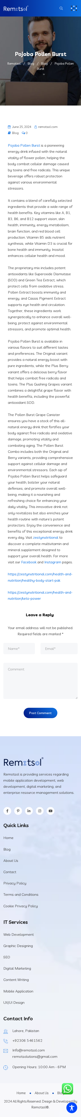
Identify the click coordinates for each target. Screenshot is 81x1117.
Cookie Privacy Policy (20, 906)
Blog (15, 133)
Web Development (18, 934)
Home (8, 837)
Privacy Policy (14, 883)
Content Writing (16, 979)
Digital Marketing (17, 968)
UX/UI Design (14, 1002)
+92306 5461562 (27, 1040)
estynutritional (46, 537)
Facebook (28, 562)
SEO (6, 957)
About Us (10, 860)
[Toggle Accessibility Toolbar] (72, 1108)
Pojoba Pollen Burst (24, 145)
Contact (9, 872)
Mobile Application (18, 991)
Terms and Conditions (20, 894)
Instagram (52, 562)
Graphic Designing (18, 945)
